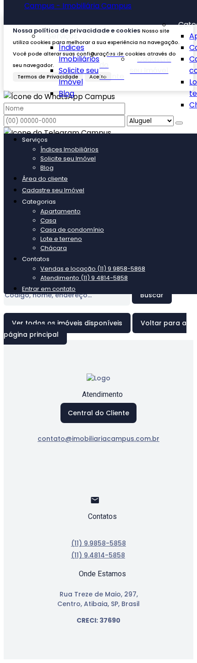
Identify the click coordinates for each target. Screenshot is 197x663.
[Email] (99, 504)
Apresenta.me (29, 653)
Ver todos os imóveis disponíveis (67, 323)
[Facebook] (99, 472)
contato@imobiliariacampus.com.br (98, 438)
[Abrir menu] (6, 123)
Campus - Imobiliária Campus (77, 5)
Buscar (152, 295)
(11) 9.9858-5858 (98, 543)
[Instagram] (99, 488)
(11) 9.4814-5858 (98, 555)
